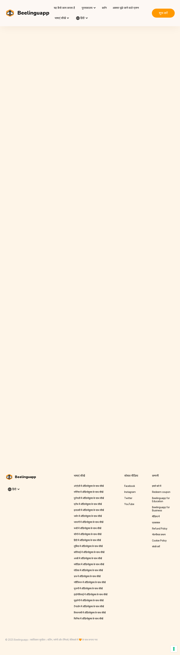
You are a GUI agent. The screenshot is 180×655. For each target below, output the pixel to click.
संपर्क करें (156, 546)
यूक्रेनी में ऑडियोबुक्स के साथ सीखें (89, 600)
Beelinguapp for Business (161, 509)
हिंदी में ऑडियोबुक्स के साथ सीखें (87, 540)
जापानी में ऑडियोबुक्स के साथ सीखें (88, 522)
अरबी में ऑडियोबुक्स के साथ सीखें (88, 558)
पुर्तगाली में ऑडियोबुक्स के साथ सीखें (89, 498)
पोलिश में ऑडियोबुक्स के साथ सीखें (88, 570)
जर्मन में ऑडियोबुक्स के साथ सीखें (88, 516)
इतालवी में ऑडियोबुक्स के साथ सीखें (89, 510)
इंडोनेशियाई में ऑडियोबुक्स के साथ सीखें (90, 594)
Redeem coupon (161, 492)
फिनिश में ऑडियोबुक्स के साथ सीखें (88, 618)
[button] (88, 8)
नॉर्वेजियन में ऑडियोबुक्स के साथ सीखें (90, 582)
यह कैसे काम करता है (64, 8)
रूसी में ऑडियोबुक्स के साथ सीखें (87, 528)
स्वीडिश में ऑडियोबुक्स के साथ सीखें (89, 564)
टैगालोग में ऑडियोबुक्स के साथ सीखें (89, 606)
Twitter (128, 498)
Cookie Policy (159, 540)
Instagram (130, 492)
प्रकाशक (156, 522)
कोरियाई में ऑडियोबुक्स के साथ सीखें (89, 552)
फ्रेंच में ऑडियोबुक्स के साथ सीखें (88, 504)
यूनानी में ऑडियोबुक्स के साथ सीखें (88, 588)
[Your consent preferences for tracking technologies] (174, 648)
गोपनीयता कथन (159, 534)
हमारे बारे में (156, 486)
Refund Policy (159, 528)
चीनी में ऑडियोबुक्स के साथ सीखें (87, 534)
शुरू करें (163, 13)
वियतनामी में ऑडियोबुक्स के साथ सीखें (90, 612)
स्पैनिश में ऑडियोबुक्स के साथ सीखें (88, 492)
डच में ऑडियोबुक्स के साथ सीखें (87, 576)
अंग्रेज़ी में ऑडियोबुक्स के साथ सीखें (89, 486)
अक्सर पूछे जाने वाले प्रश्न (126, 8)
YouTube (129, 504)
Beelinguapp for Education (161, 500)
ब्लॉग (104, 8)
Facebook (129, 486)
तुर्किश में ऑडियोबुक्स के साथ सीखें (88, 546)
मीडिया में (156, 516)
